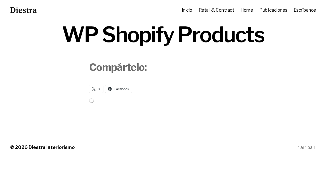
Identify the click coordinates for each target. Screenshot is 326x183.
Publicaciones (273, 10)
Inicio (187, 10)
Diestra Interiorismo (52, 147)
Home (246, 10)
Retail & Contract (216, 10)
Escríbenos (305, 10)
